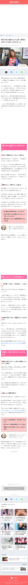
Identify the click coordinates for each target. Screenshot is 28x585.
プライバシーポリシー (14, 580)
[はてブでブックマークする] (16, 72)
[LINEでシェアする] (22, 72)
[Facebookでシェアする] (11, 72)
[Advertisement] (14, 19)
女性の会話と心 (11, 504)
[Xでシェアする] (6, 72)
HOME (15, 578)
